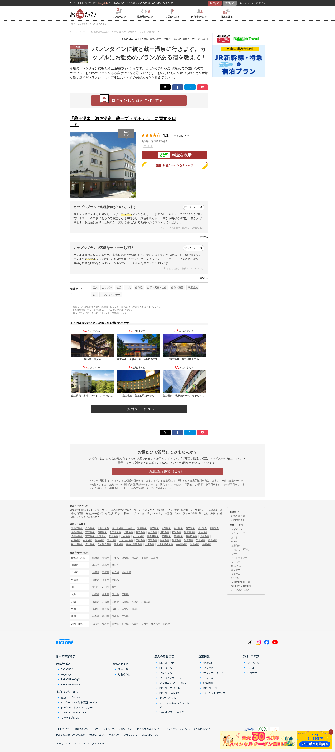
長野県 (105, 579)
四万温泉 (102, 532)
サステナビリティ (213, 673)
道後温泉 (111, 540)
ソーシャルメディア (214, 693)
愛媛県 (115, 616)
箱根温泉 (118, 544)
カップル (107, 287)
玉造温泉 (152, 540)
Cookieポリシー (203, 729)
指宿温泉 (206, 544)
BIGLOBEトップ (150, 734)
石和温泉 (176, 532)
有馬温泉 (75, 540)
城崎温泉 (204, 536)
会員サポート (254, 673)
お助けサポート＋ (70, 697)
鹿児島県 (155, 623)
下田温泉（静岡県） (95, 536)
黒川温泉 (200, 540)
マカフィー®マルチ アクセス (174, 705)
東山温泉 (178, 528)
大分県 (135, 623)
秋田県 (135, 558)
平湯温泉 (178, 536)
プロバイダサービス (170, 678)
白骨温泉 (152, 532)
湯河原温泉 (189, 532)
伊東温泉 (202, 532)
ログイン (260, 3)
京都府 (105, 601)
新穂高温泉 (191, 536)
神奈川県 (126, 572)
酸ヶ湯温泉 (77, 544)
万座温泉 (90, 532)
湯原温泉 (176, 540)
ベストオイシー (239, 557)
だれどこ (235, 537)
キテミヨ (235, 553)
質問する (229, 3)
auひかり (66, 674)
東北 (128, 287)
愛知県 (115, 594)
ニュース (208, 678)
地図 (149, 145)
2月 (94, 294)
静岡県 (95, 594)
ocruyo (234, 541)
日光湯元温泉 (104, 544)
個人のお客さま (65, 656)
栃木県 (95, 565)
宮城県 (125, 558)
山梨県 (95, 579)
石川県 (105, 587)
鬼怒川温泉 (115, 532)
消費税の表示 (82, 729)
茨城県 (115, 565)
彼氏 (118, 287)
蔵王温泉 (193, 287)
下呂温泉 (166, 536)
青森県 (105, 558)
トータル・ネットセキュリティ (78, 707)
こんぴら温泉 (126, 540)
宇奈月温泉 (153, 536)
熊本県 (125, 623)
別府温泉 (188, 540)
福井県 (115, 587)
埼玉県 (95, 572)
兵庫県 (125, 601)
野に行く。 (237, 565)
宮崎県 (144, 623)
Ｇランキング (238, 533)
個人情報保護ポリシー (149, 729)
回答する (214, 3)
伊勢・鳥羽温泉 (134, 544)
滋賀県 (95, 601)
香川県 (105, 616)
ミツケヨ (235, 574)
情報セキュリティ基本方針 (104, 734)
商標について (130, 734)
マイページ (247, 3)
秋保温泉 (166, 528)
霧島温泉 (212, 540)
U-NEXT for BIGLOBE (73, 712)
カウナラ (235, 569)
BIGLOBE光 (67, 669)
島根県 (105, 609)
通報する (204, 237)
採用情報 (208, 683)
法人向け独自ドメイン (171, 712)
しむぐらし (124, 674)
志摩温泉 (149, 544)
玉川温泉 (90, 544)
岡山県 (115, 609)
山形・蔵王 (177, 287)
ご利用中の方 (250, 656)
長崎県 (115, 623)
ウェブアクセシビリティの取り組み (113, 729)
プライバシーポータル (177, 729)
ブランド (208, 668)
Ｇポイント (237, 529)
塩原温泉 (128, 532)
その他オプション (70, 717)
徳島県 (95, 616)
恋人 (95, 287)
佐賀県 (105, 623)
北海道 (95, 558)
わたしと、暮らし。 (241, 549)
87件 (187, 135)
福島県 (154, 558)
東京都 (115, 572)
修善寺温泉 (77, 536)
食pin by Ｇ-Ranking (241, 586)
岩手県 (115, 558)
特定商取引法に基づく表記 (70, 734)
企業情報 (204, 656)
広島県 (125, 609)
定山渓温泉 (77, 528)
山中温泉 (125, 536)
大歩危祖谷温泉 (165, 544)
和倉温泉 (113, 536)
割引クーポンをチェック (178, 165)
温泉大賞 (123, 669)
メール (251, 668)
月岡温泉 (164, 532)
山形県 (139, 287)
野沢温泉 (140, 532)
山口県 (135, 609)
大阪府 (115, 601)
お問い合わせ (63, 729)
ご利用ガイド (238, 520)
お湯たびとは (238, 516)
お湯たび (235, 545)
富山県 (95, 587)
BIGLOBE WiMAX (70, 684)
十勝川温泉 (103, 528)
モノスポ (235, 561)
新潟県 (115, 579)
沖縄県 (166, 623)
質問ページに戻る (140, 409)
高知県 (125, 616)
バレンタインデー (111, 294)
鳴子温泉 (154, 528)
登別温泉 (90, 528)
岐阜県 (105, 594)
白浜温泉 (87, 540)
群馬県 (105, 565)
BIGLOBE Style (212, 688)
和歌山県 (145, 601)
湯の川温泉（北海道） (123, 528)
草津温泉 (214, 528)
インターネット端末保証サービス (79, 702)
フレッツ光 (165, 673)
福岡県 (95, 623)
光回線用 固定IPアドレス (173, 683)
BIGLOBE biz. (167, 663)
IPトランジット (167, 698)
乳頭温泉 (142, 528)
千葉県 (105, 572)
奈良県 (135, 601)
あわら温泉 (138, 536)
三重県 (125, 594)
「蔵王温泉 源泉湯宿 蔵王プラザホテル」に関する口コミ (123, 121)
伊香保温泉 (77, 532)
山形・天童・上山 (157, 287)
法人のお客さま (164, 656)
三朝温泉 (140, 540)
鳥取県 (95, 609)
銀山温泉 (202, 528)
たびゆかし (237, 578)
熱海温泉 (194, 544)
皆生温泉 (164, 540)
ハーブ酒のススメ (240, 590)
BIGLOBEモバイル (71, 679)
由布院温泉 (181, 544)
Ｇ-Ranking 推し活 (240, 582)
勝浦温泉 (99, 540)
